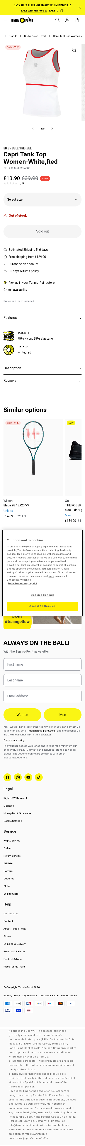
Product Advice (12, 959)
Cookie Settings (12, 820)
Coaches (8, 878)
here (51, 576)
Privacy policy (11, 995)
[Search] (57, 20)
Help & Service (11, 840)
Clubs (6, 886)
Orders (7, 848)
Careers (7, 871)
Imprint (33, 583)
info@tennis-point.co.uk (42, 730)
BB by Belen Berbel (35, 36)
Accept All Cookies (42, 606)
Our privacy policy (14, 740)
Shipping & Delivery (14, 943)
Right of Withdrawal (15, 798)
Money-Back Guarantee (17, 813)
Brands (13, 36)
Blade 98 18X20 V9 (16, 505)
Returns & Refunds (14, 951)
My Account (10, 913)
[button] (5, 20)
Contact (8, 921)
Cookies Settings (42, 595)
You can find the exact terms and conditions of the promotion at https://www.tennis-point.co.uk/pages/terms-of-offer (41, 1134)
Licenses (8, 805)
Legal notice (29, 995)
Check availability (15, 289)
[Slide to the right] (52, 128)
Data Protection (17, 583)
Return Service (11, 855)
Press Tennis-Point (14, 966)
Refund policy (69, 995)
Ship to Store (10, 893)
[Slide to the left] (33, 128)
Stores (7, 936)
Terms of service (48, 995)
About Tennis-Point (14, 928)
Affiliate (7, 863)
